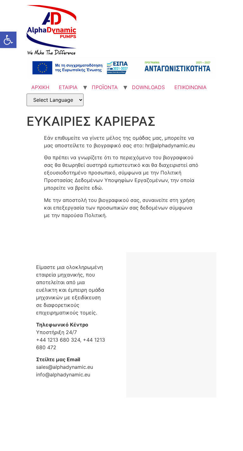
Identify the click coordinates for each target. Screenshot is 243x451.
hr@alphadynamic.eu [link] (170, 145)
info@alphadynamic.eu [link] (63, 374)
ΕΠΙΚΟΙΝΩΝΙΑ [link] (190, 87)
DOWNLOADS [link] (148, 87)
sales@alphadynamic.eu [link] (64, 367)
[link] (8, 40)
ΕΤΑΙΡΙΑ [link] (68, 87)
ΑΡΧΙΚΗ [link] (40, 87)
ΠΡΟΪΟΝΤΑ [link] (105, 87)
